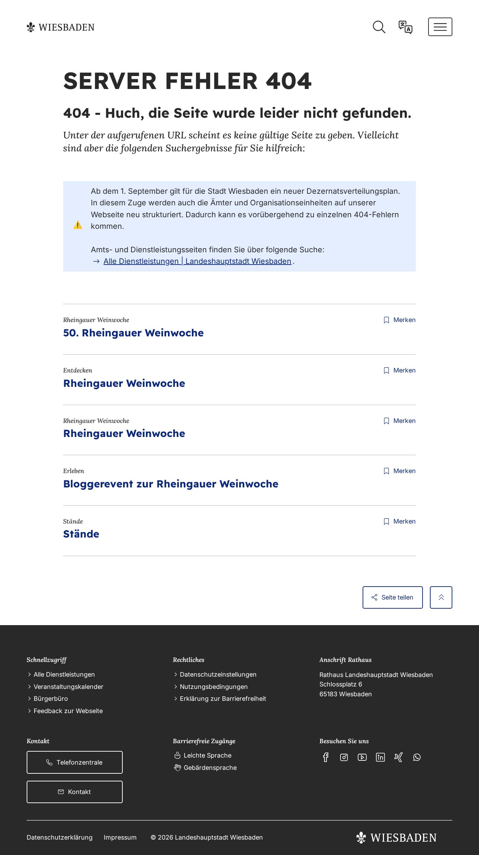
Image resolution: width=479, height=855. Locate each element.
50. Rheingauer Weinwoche (133, 332)
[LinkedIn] (380, 757)
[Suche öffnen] (378, 27)
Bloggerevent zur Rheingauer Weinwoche (170, 483)
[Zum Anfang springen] (441, 597)
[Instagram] (344, 757)
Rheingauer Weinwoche (124, 383)
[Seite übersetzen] (405, 27)
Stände (81, 533)
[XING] (398, 757)
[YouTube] (362, 757)
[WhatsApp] (417, 757)
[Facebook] (325, 757)
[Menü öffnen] (440, 27)
